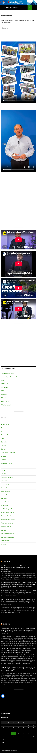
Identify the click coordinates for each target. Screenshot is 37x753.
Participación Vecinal (7, 516)
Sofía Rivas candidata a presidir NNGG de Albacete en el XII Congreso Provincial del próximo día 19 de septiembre (18, 567)
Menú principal (34, 7)
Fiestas (3, 470)
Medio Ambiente (6, 491)
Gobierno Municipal (7, 477)
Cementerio (4, 442)
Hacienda (4, 481)
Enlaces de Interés (6, 463)
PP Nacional (5, 401)
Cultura (3, 445)
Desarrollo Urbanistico (8, 452)
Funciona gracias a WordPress (9, 750)
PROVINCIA (6, 561)
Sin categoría (5, 540)
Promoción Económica (8, 519)
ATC (2, 431)
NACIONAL (6, 624)
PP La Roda (4, 398)
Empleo (3, 459)
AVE (2, 438)
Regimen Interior (6, 526)
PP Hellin (4, 394)
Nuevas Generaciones (7, 512)
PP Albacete (4, 384)
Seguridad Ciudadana (7, 533)
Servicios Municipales (7, 537)
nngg (2, 380)
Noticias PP (4, 505)
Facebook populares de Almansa (11, 377)
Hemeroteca (5, 484)
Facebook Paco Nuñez (8, 373)
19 (13, 733)
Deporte (3, 449)
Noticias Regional (6, 509)
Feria (2, 466)
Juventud (4, 488)
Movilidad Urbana (6, 502)
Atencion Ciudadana (7, 435)
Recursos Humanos (7, 523)
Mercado (4, 498)
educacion (4, 456)
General (3, 473)
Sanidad (3, 530)
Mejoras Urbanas (6, 495)
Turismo (3, 544)
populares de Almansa (9, 7)
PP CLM (3, 391)
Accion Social (5, 424)
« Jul (2, 742)
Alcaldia (3, 428)
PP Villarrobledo (6, 405)
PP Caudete (4, 387)
